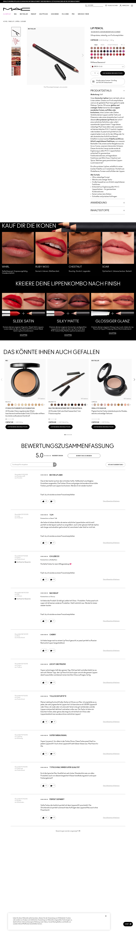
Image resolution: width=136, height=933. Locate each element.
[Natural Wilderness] (118, 404)
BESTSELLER (24, 14)
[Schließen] (106, 916)
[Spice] (101, 48)
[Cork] (117, 48)
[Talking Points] (92, 54)
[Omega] (68, 404)
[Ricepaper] (98, 404)
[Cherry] (111, 54)
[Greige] (95, 51)
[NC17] (36, 404)
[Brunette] (51, 404)
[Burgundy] (107, 54)
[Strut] (82, 404)
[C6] (12, 404)
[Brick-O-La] (101, 54)
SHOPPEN (23, 335)
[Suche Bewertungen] (55, 464)
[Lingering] (65, 404)
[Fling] (55, 404)
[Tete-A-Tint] (125, 404)
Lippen (17, 21)
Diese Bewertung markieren (111, 501)
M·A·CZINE (65, 14)
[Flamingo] (98, 57)
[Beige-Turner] (92, 51)
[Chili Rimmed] (120, 54)
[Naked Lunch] (111, 404)
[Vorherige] (6, 405)
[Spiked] (79, 404)
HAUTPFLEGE (43, 14)
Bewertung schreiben (84, 455)
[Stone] (120, 48)
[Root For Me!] (101, 51)
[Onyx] (72, 404)
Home (5, 21)
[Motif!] (108, 404)
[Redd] (101, 57)
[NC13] (25, 404)
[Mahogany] (92, 57)
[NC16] (32, 404)
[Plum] (117, 51)
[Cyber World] (111, 51)
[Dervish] (107, 48)
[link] (23, 314)
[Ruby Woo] (117, 54)
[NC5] (15, 404)
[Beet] (104, 54)
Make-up (11, 21)
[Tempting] (122, 404)
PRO (73, 14)
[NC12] (22, 404)
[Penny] (75, 404)
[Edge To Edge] (111, 48)
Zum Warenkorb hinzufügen (112, 73)
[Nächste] (43, 405)
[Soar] (98, 54)
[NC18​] (39, 404)
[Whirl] (104, 48)
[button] (128, 924)
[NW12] (19, 404)
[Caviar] (104, 51)
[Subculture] (92, 48)
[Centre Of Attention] (123, 54)
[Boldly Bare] (98, 48)
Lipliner (23, 21)
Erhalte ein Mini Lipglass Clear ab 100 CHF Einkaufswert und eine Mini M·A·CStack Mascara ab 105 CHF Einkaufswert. (41, 1)
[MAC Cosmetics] (16, 9)
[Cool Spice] (123, 48)
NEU (15, 14)
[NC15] (29, 404)
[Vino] (120, 51)
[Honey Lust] (115, 404)
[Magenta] (123, 51)
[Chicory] (95, 57)
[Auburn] (114, 54)
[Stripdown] (95, 48)
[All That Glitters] (101, 404)
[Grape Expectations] (107, 51)
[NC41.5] (8, 404)
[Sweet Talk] (95, 54)
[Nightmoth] (114, 51)
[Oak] (114, 48)
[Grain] (105, 404)
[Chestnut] (98, 51)
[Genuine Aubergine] (58, 404)
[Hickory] (62, 404)
